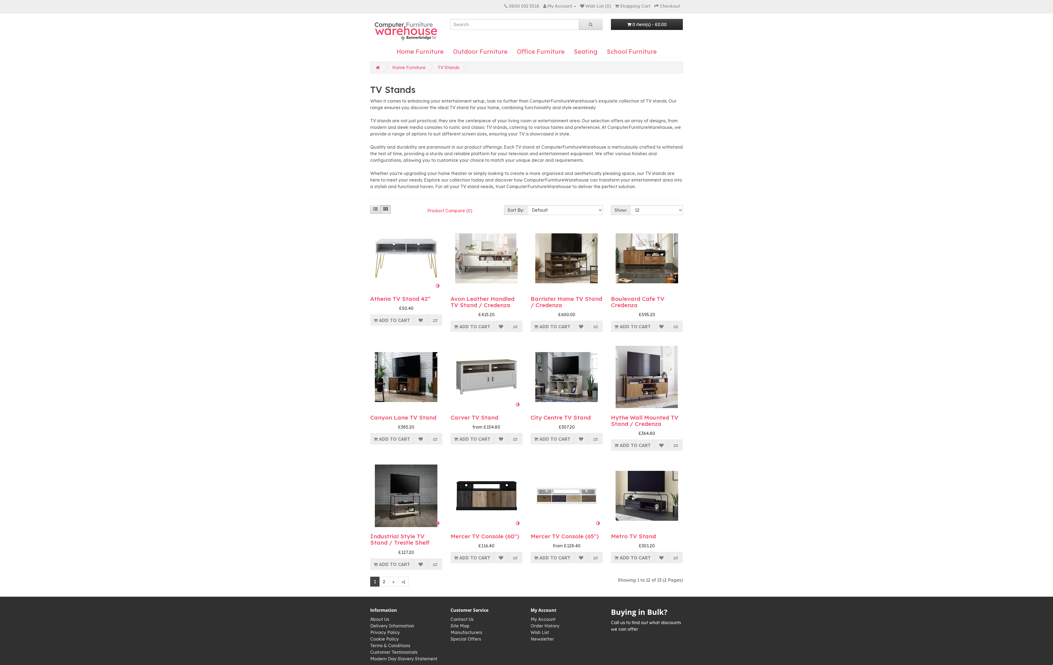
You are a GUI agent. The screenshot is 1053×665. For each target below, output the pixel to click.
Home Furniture (420, 51)
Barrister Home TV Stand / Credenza (566, 302)
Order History (545, 626)
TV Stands (448, 67)
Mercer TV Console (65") (565, 536)
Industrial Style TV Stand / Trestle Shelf (399, 539)
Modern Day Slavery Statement (403, 658)
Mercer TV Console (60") (485, 536)
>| (403, 581)
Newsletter (542, 639)
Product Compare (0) (449, 210)
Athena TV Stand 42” (400, 298)
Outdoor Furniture (480, 51)
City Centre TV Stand (561, 417)
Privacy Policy (385, 632)
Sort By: (516, 210)
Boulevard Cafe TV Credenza (637, 302)
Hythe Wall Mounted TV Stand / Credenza (644, 420)
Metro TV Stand (633, 536)
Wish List (540, 632)
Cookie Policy (384, 639)
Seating (586, 51)
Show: (621, 210)
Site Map (460, 626)
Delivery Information (392, 626)
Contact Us (462, 619)
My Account (543, 619)
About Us (379, 619)
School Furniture (632, 51)
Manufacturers (466, 632)
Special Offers (466, 639)
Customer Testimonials (393, 652)
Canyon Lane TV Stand (403, 417)
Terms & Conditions (390, 645)
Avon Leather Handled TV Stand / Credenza (482, 302)
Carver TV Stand (474, 417)
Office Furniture (541, 51)
